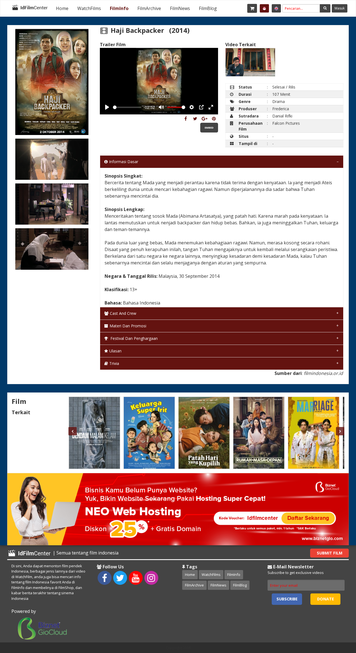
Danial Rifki (282, 116)
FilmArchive (149, 8)
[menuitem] (62, 8)
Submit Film (329, 553)
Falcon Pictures (286, 123)
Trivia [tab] (114, 363)
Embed (209, 127)
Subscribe (287, 599)
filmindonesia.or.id (323, 373)
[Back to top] (338, 618)
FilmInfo (119, 8)
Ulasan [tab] (115, 350)
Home (62, 8)
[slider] (127, 107)
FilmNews (180, 8)
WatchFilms (89, 8)
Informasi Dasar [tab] (123, 161)
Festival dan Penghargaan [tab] (133, 338)
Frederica (280, 108)
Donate (325, 599)
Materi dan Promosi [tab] (128, 325)
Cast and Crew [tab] (123, 313)
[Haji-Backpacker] (185, 119)
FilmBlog (208, 8)
